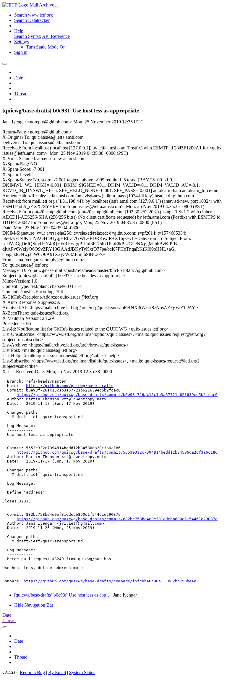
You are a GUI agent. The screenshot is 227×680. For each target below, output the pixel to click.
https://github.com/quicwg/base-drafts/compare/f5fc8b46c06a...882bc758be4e (110, 581)
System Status (82, 672)
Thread (20, 93)
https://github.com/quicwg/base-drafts (70, 385)
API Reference (56, 36)
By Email (57, 672)
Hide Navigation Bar (33, 605)
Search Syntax (27, 36)
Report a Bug (32, 672)
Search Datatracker (32, 20)
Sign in (20, 52)
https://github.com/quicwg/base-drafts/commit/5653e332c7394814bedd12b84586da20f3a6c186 (117, 452)
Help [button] (18, 30)
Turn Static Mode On (46, 46)
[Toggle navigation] (57, 6)
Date (18, 77)
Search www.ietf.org (33, 14)
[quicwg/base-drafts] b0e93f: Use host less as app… (62, 594)
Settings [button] (21, 41)
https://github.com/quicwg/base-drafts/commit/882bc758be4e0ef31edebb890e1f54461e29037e (117, 519)
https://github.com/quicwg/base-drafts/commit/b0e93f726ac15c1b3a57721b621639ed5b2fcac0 (117, 394)
